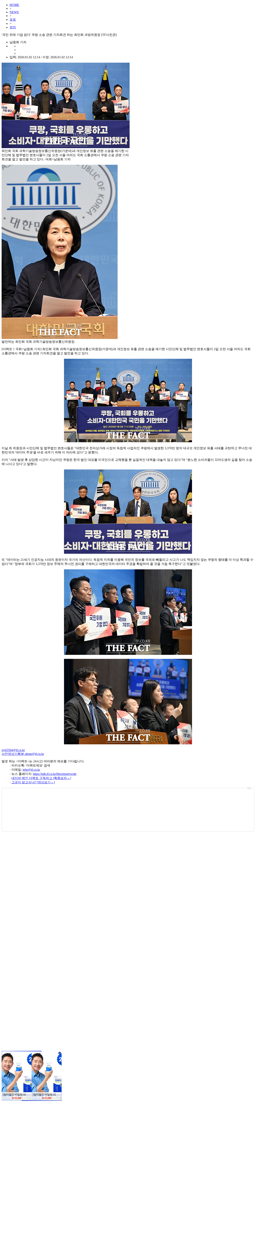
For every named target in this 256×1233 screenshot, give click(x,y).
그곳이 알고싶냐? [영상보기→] (33, 782)
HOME (14, 5)
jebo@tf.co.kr (31, 769)
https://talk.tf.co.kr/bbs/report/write (54, 774)
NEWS (14, 12)
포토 (13, 19)
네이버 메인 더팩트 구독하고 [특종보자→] (41, 778)
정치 (13, 27)
